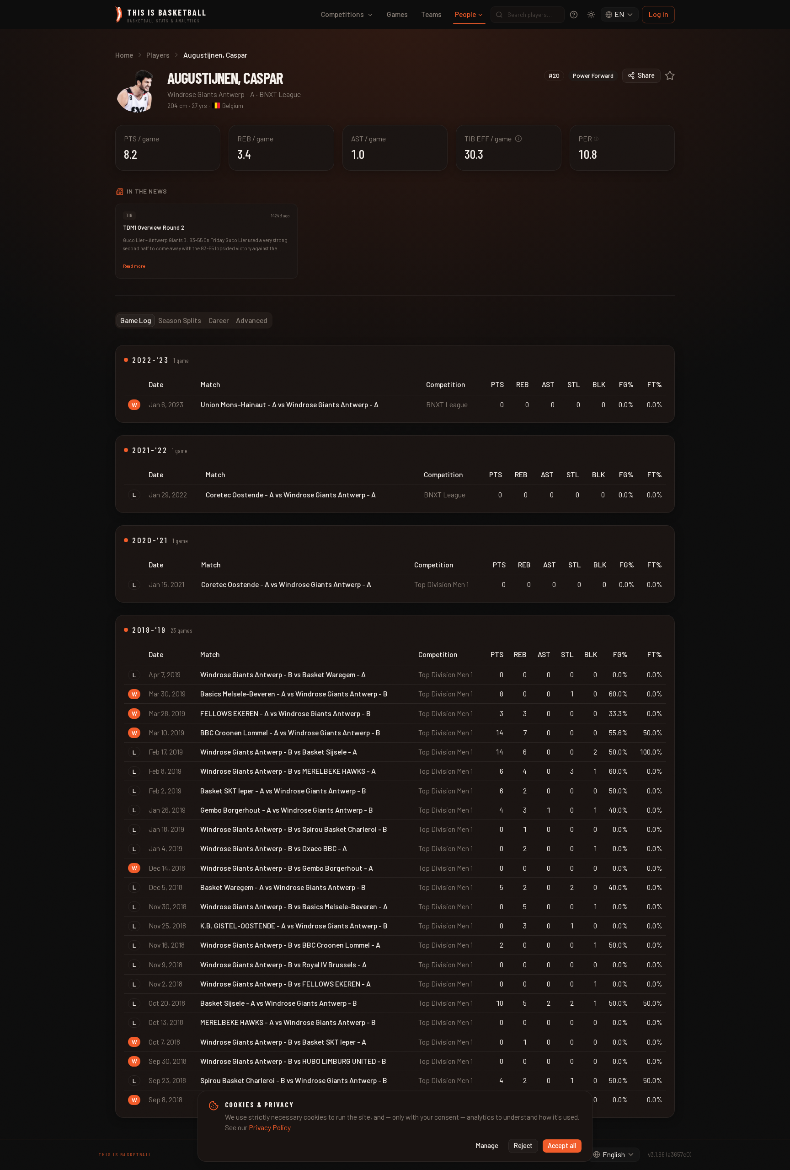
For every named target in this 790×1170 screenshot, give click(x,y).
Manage (487, 1145)
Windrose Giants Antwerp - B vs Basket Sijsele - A (278, 751)
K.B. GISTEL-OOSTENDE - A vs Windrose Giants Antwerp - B (294, 925)
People (465, 14)
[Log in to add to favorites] (670, 75)
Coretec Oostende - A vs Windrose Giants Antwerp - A (291, 494)
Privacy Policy (270, 1127)
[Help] (574, 14)
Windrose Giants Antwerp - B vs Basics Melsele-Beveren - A (294, 906)
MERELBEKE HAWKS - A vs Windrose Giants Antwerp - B (288, 1022)
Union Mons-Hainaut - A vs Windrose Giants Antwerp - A (290, 404)
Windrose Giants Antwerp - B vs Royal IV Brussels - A (283, 964)
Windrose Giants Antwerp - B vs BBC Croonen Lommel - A (290, 944)
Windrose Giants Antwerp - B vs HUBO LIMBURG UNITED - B (293, 1061)
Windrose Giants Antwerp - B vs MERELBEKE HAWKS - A (288, 770)
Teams (431, 14)
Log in (658, 14)
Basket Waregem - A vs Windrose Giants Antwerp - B (283, 887)
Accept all (562, 1145)
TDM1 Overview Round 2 (153, 227)
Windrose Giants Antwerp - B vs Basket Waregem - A (283, 674)
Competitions (342, 14)
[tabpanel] (395, 731)
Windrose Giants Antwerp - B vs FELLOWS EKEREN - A (285, 983)
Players (158, 54)
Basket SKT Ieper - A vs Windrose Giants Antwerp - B (283, 790)
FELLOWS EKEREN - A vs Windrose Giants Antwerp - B (285, 713)
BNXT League (280, 94)
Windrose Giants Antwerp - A (211, 94)
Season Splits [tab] (179, 320)
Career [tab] (218, 320)
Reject (523, 1145)
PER (588, 138)
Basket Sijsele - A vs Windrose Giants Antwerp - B (278, 1002)
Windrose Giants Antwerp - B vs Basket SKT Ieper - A (283, 1041)
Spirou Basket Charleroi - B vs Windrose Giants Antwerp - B (293, 1080)
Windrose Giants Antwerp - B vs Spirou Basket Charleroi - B (293, 829)
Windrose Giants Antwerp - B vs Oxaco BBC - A (273, 848)
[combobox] (620, 14)
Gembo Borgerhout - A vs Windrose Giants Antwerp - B (286, 809)
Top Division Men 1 (441, 584)
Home (124, 54)
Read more (134, 266)
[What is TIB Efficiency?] (518, 138)
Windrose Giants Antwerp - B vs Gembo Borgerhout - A (286, 867)
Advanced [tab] (251, 320)
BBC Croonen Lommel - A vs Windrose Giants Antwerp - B (290, 732)
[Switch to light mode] (591, 14)
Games (397, 14)
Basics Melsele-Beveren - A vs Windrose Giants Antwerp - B (294, 693)
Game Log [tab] (135, 320)
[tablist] (193, 320)
